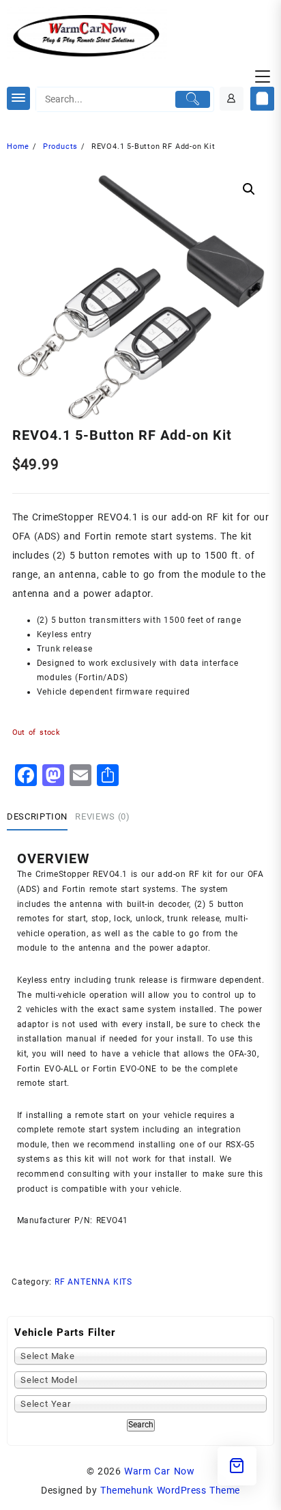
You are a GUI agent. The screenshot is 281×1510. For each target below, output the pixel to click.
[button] (249, 189)
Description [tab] (37, 816)
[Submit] (193, 100)
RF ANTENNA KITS (93, 1282)
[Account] (231, 99)
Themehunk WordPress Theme (169, 1490)
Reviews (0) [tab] (102, 816)
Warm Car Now (159, 1471)
